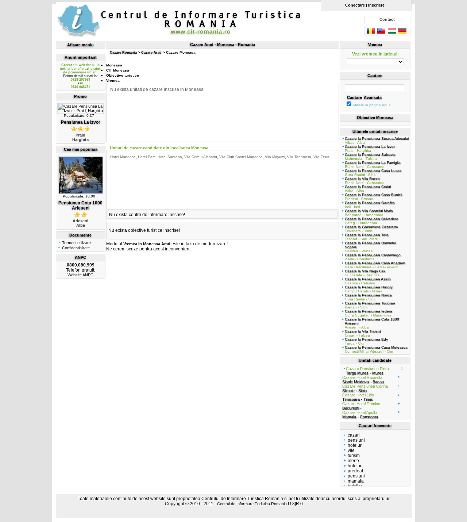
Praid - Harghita (370, 149)
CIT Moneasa (117, 70)
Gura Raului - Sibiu (373, 173)
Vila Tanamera (299, 157)
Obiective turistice (122, 75)
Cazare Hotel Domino (361, 406)
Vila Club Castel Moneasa (241, 157)
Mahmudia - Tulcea (370, 157)
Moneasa (114, 65)
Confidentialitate (76, 248)
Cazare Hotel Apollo (360, 414)
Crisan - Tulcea (363, 333)
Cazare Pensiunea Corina (365, 388)
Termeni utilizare (76, 243)
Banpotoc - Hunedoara (369, 213)
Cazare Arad (151, 52)
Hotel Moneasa (123, 157)
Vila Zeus (321, 157)
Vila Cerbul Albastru (200, 157)
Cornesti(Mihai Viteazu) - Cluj (376, 349)
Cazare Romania (123, 52)
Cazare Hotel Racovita (363, 379)
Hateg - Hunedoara (371, 221)
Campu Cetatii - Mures (369, 289)
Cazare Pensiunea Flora (367, 370)
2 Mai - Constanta (373, 257)
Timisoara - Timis (371, 229)
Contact (387, 19)
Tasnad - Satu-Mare (367, 237)
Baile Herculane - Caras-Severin (375, 265)
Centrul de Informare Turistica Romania (252, 504)
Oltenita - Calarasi (368, 281)
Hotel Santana (170, 157)
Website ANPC (80, 275)
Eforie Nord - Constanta (373, 165)
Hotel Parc (146, 157)
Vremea (113, 80)
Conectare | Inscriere (363, 5)
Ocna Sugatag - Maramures (368, 313)
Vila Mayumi (275, 157)
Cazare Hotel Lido (358, 397)
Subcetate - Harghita (365, 273)
